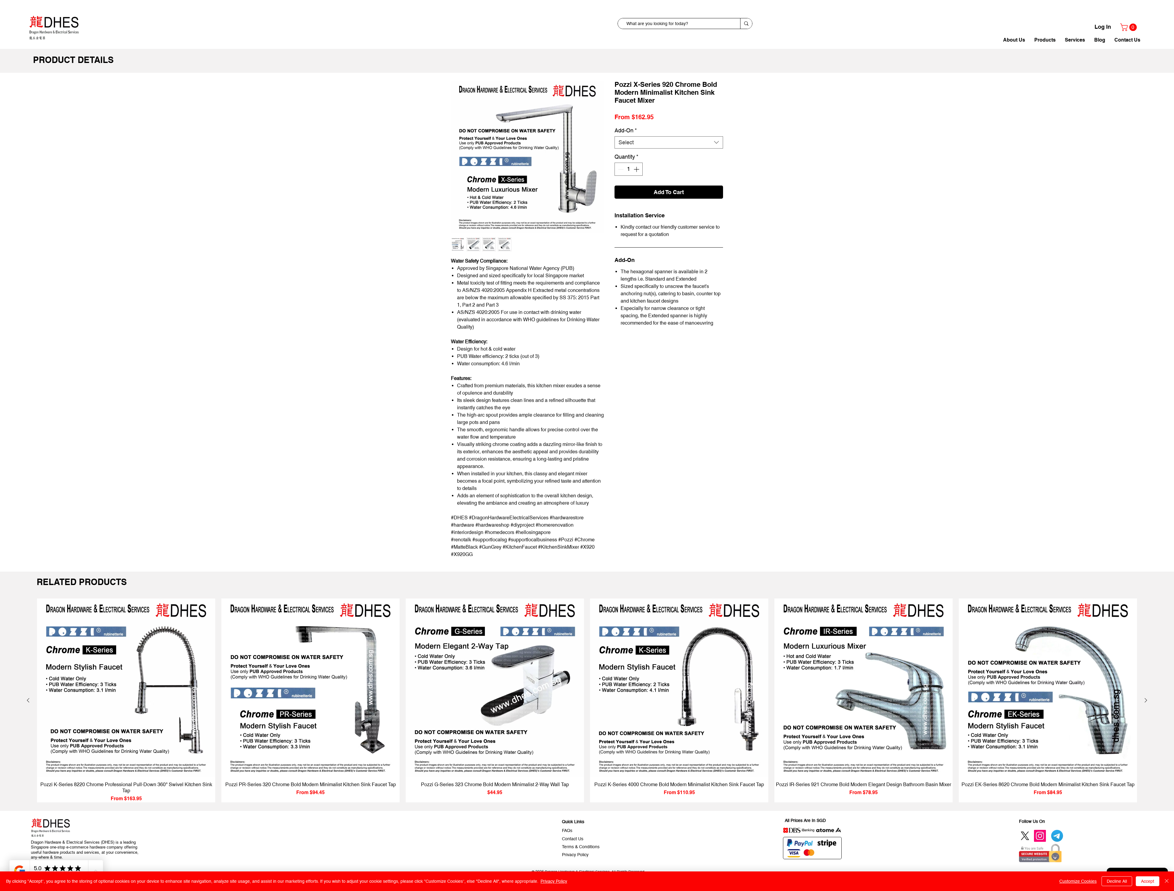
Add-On (626, 140)
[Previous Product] (28, 700)
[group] (587, 700)
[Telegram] (1057, 836)
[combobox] (669, 152)
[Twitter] (1025, 836)
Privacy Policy (554, 881)
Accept (1147, 881)
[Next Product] (1146, 700)
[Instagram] (1040, 836)
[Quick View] (126, 687)
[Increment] (637, 179)
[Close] (1166, 881)
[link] (1129, 27)
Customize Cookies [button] (1078, 881)
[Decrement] (620, 179)
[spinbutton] (628, 179)
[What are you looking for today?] (746, 23)
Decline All (1117, 881)
